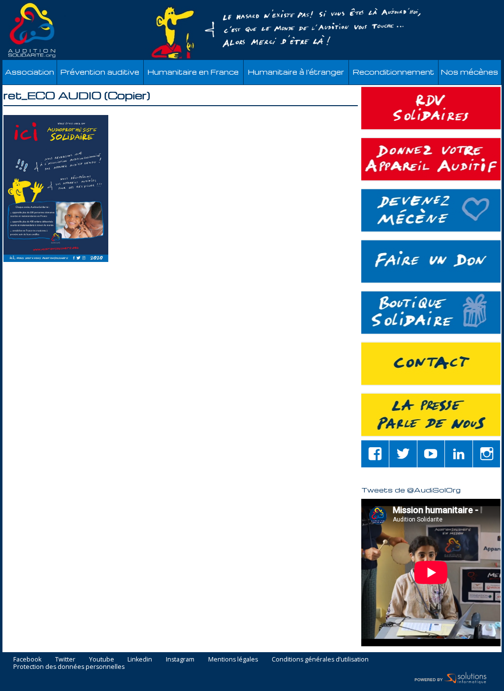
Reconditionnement (393, 72)
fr (474, 5)
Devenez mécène (431, 210)
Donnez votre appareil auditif (431, 159)
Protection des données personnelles (69, 667)
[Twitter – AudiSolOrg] (403, 453)
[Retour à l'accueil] (252, 30)
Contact (431, 364)
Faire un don (431, 261)
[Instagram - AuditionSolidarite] (487, 453)
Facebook (27, 660)
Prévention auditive (100, 72)
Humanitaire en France (193, 72)
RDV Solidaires (431, 108)
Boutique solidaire (431, 312)
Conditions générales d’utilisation (320, 660)
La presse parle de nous (431, 415)
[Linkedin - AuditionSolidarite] (458, 453)
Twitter (65, 660)
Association (29, 72)
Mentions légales (233, 660)
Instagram (180, 660)
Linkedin (139, 660)
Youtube (101, 660)
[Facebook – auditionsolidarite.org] (375, 453)
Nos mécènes (469, 72)
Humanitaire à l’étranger (296, 72)
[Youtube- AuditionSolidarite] (431, 453)
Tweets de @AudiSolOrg (411, 489)
